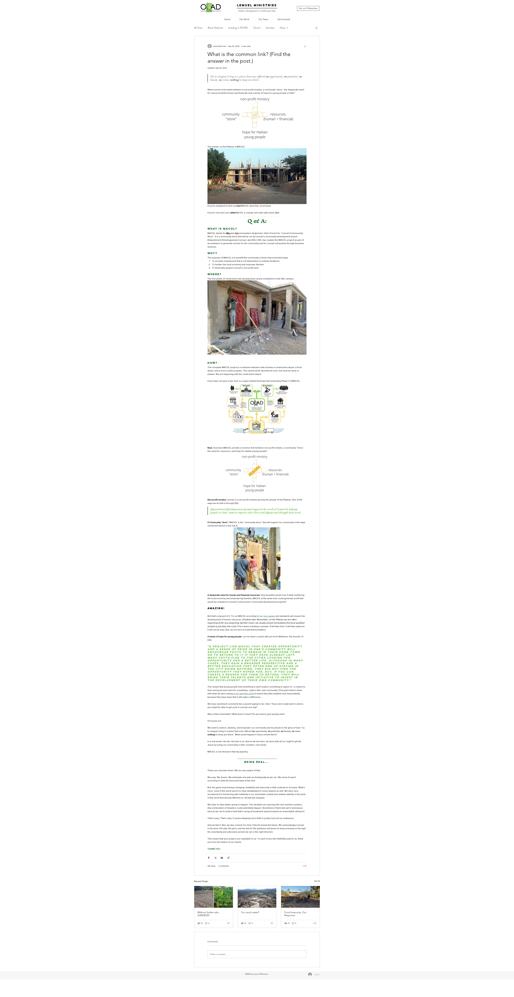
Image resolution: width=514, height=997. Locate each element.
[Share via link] (228, 857)
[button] (244, 19)
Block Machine (215, 27)
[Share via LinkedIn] (222, 857)
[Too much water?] (257, 897)
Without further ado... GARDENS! (209, 914)
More (282, 27)
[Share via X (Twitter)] (215, 857)
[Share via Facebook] (208, 857)
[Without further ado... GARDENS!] (213, 897)
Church (256, 27)
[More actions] (305, 46)
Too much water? (250, 912)
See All (317, 881)
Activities (270, 27)
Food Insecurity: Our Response (295, 914)
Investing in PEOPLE (238, 27)
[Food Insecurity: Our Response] (300, 897)
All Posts (198, 27)
